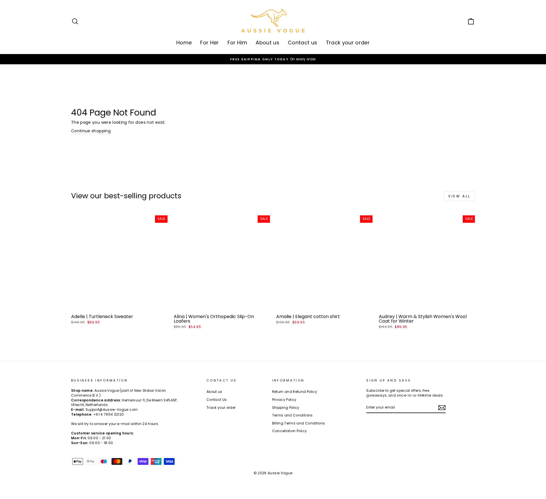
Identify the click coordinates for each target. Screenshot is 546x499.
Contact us (302, 42)
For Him (237, 42)
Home (184, 42)
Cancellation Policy (289, 431)
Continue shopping (91, 131)
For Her (209, 42)
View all (459, 196)
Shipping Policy (285, 407)
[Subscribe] (442, 407)
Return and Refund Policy (294, 391)
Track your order (348, 42)
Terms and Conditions (292, 415)
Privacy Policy (284, 399)
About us (267, 42)
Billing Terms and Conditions (298, 423)
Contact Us (216, 399)
